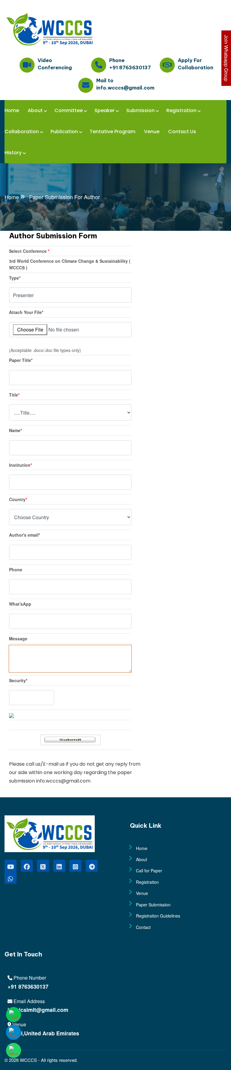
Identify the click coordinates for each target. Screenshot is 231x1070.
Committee (68, 110)
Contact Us (182, 131)
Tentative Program (112, 131)
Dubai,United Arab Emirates (43, 1033)
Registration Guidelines (158, 916)
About (35, 110)
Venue (151, 131)
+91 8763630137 (28, 986)
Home (12, 110)
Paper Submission (153, 905)
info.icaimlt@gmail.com (38, 1010)
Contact (143, 927)
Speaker (104, 110)
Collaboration (22, 131)
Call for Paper (149, 871)
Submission (140, 110)
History (13, 152)
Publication (64, 131)
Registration (181, 110)
